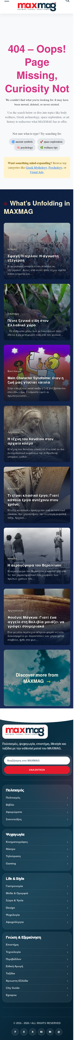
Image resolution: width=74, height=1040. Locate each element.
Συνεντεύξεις (14, 819)
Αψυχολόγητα (15, 922)
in (50, 1032)
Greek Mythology (36, 167)
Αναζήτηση (37, 770)
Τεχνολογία (13, 951)
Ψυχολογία (13, 914)
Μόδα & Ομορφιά (17, 893)
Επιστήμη (12, 944)
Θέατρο (10, 848)
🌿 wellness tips (48, 147)
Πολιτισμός (13, 797)
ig (41, 1032)
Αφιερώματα (14, 811)
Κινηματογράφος (17, 841)
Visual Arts (36, 172)
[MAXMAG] (37, 6)
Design (10, 907)
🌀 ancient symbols (22, 141)
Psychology (55, 167)
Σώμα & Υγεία (14, 900)
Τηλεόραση (13, 856)
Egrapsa (11, 995)
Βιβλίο (10, 804)
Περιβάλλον (13, 959)
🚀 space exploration (51, 141)
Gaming (11, 863)
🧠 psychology (25, 147)
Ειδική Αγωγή (14, 966)
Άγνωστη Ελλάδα (17, 980)
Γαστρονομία (14, 886)
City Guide (13, 987)
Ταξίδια (10, 973)
